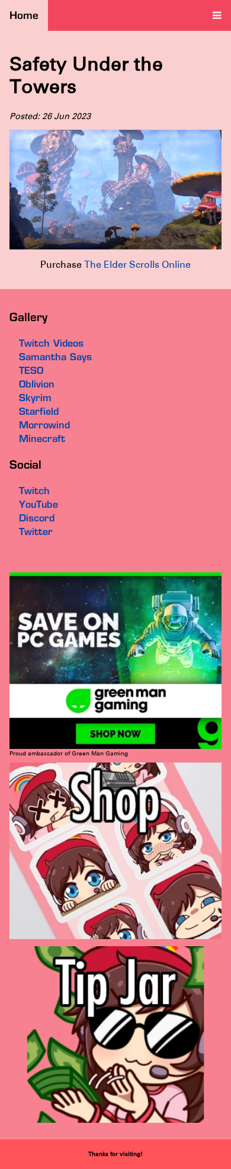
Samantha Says (55, 357)
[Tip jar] (115, 1120)
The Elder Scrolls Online (137, 264)
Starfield (39, 411)
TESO (31, 370)
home (23, 15)
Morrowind (44, 425)
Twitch (34, 491)
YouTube (38, 504)
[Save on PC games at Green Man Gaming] (115, 747)
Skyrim (35, 397)
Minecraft (42, 438)
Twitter (36, 531)
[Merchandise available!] (115, 937)
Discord (36, 518)
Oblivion (36, 384)
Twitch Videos (51, 343)
